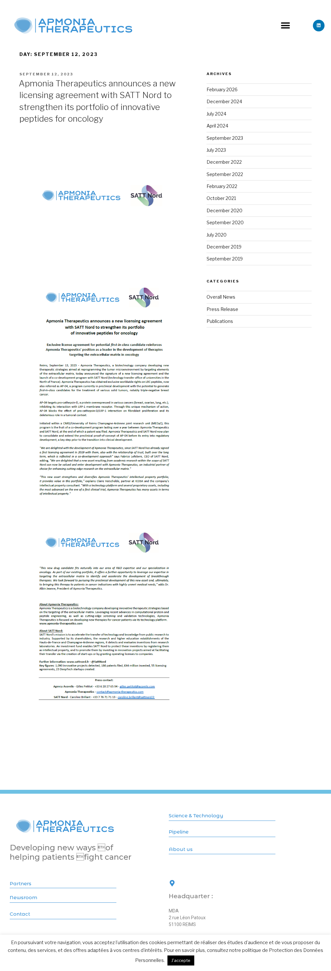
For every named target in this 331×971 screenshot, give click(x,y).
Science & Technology (196, 815)
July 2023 (216, 150)
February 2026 (222, 89)
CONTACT (181, 891)
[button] (285, 25)
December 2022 (224, 162)
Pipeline (178, 832)
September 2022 (225, 174)
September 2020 (225, 222)
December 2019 (224, 246)
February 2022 (222, 186)
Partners (20, 883)
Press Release (222, 309)
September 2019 (225, 258)
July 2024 (216, 113)
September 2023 (225, 138)
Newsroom (23, 897)
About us (181, 849)
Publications (220, 321)
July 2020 (217, 234)
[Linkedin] (319, 25)
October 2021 (221, 198)
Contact (20, 914)
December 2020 (224, 210)
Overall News (221, 297)
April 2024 (217, 125)
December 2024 (224, 101)
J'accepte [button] (180, 960)
